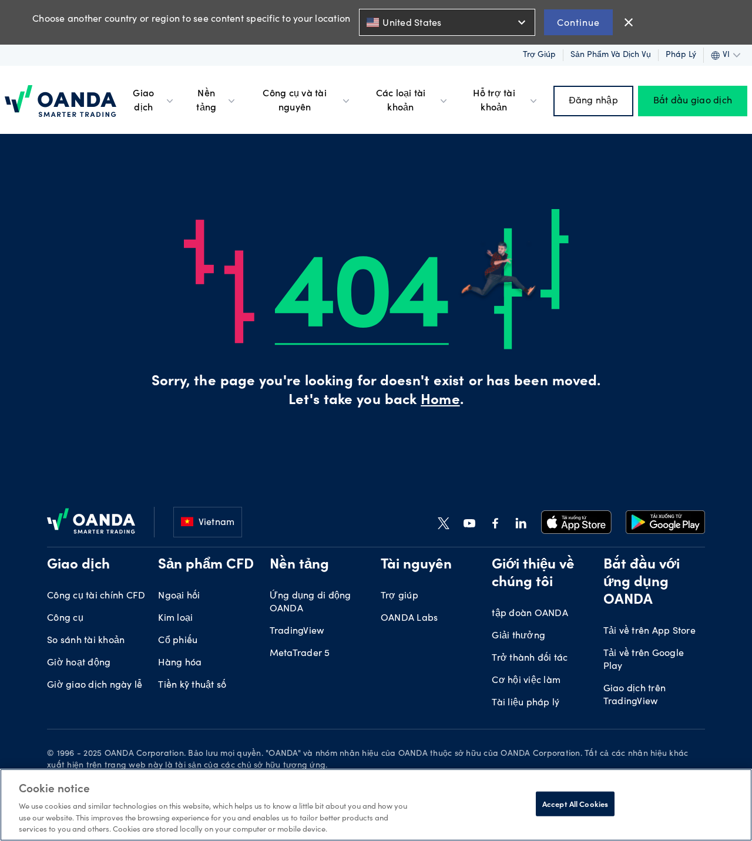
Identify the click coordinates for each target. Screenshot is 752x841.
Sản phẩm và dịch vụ (610, 55)
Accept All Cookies (575, 804)
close (629, 22)
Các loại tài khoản (401, 101)
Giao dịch (143, 101)
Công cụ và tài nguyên (295, 101)
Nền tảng (206, 101)
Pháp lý (681, 55)
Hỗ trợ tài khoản (494, 101)
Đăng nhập (593, 101)
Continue (578, 22)
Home (440, 401)
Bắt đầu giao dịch (692, 101)
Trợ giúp (539, 55)
